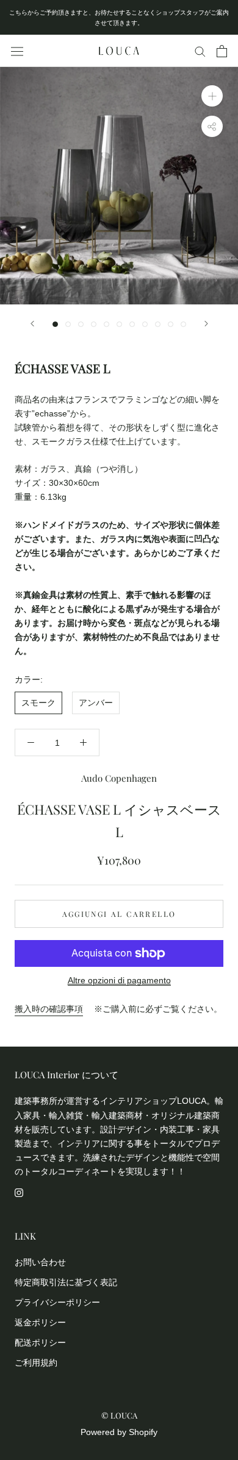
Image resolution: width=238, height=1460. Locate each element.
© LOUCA (119, 1415)
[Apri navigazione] (17, 51)
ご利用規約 (36, 1362)
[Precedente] (32, 323)
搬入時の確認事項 (49, 1009)
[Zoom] (212, 96)
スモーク (38, 702)
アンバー (96, 702)
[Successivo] (206, 323)
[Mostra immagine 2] (68, 324)
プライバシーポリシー (57, 1302)
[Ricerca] (200, 51)
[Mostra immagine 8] (145, 324)
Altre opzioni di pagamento (119, 980)
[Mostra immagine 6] (119, 324)
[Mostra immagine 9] (157, 324)
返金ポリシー (40, 1322)
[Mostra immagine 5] (106, 324)
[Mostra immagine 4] (93, 324)
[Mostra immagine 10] (170, 324)
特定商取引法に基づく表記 (66, 1282)
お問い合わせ (40, 1262)
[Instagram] (19, 1192)
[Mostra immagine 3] (81, 324)
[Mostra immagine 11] (183, 324)
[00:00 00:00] (119, 185)
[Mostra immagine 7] (132, 324)
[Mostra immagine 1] (55, 324)
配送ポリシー (40, 1342)
